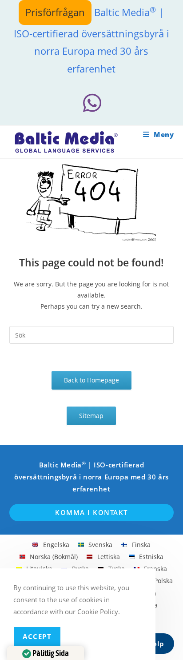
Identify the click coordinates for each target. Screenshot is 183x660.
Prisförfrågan (55, 12)
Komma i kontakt (91, 512)
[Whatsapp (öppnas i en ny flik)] (91, 103)
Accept (37, 636)
